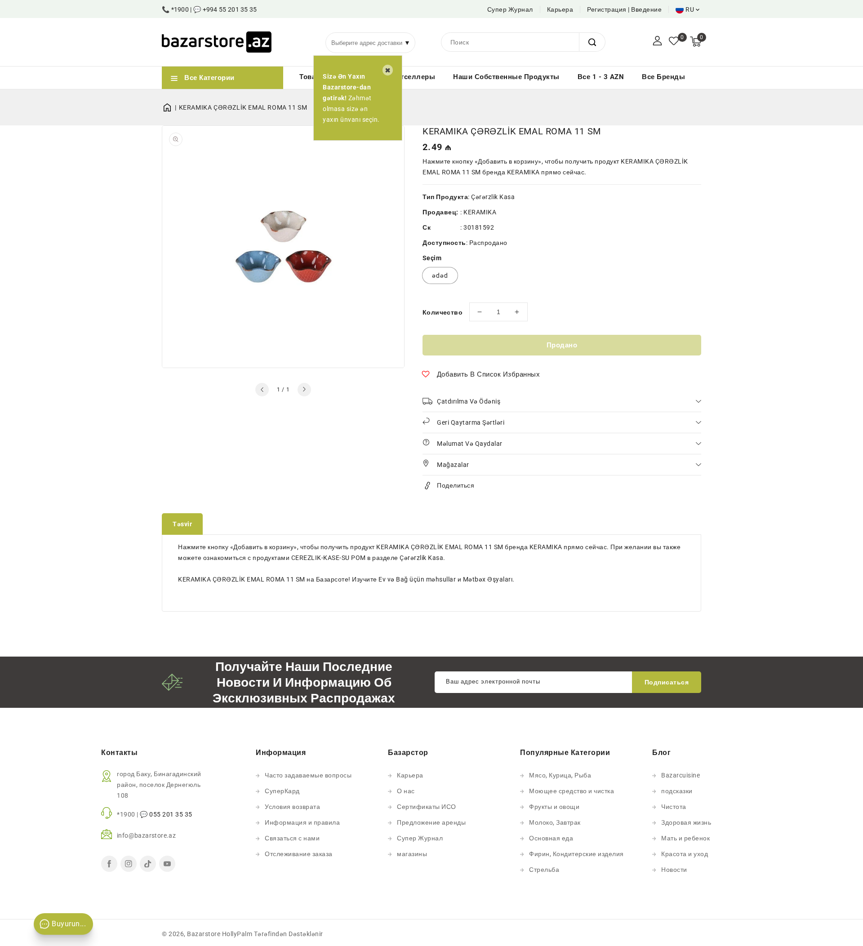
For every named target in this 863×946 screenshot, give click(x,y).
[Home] (170, 107)
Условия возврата (292, 806)
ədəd (440, 275)
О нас (406, 791)
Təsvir (182, 524)
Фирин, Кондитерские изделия (576, 853)
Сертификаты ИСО (426, 806)
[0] (674, 42)
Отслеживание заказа (299, 853)
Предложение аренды (431, 822)
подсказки (677, 791)
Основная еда (551, 838)
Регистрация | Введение (624, 9)
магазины (412, 853)
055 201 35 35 (170, 814)
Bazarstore (203, 933)
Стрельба (544, 869)
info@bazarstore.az (146, 835)
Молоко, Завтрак (555, 822)
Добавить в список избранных (488, 374)
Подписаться (667, 682)
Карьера (560, 9)
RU (689, 9)
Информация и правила (302, 822)
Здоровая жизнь (686, 822)
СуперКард (282, 791)
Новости (674, 869)
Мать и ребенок (685, 838)
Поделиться (455, 485)
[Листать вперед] (304, 389)
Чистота (673, 806)
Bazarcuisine (680, 775)
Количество (443, 312)
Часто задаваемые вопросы (308, 775)
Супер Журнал (510, 9)
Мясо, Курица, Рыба (560, 775)
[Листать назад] (262, 389)
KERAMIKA (479, 212)
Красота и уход (684, 853)
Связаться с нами (292, 838)
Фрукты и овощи (554, 806)
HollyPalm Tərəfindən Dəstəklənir (272, 933)
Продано (562, 345)
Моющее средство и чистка (571, 791)
